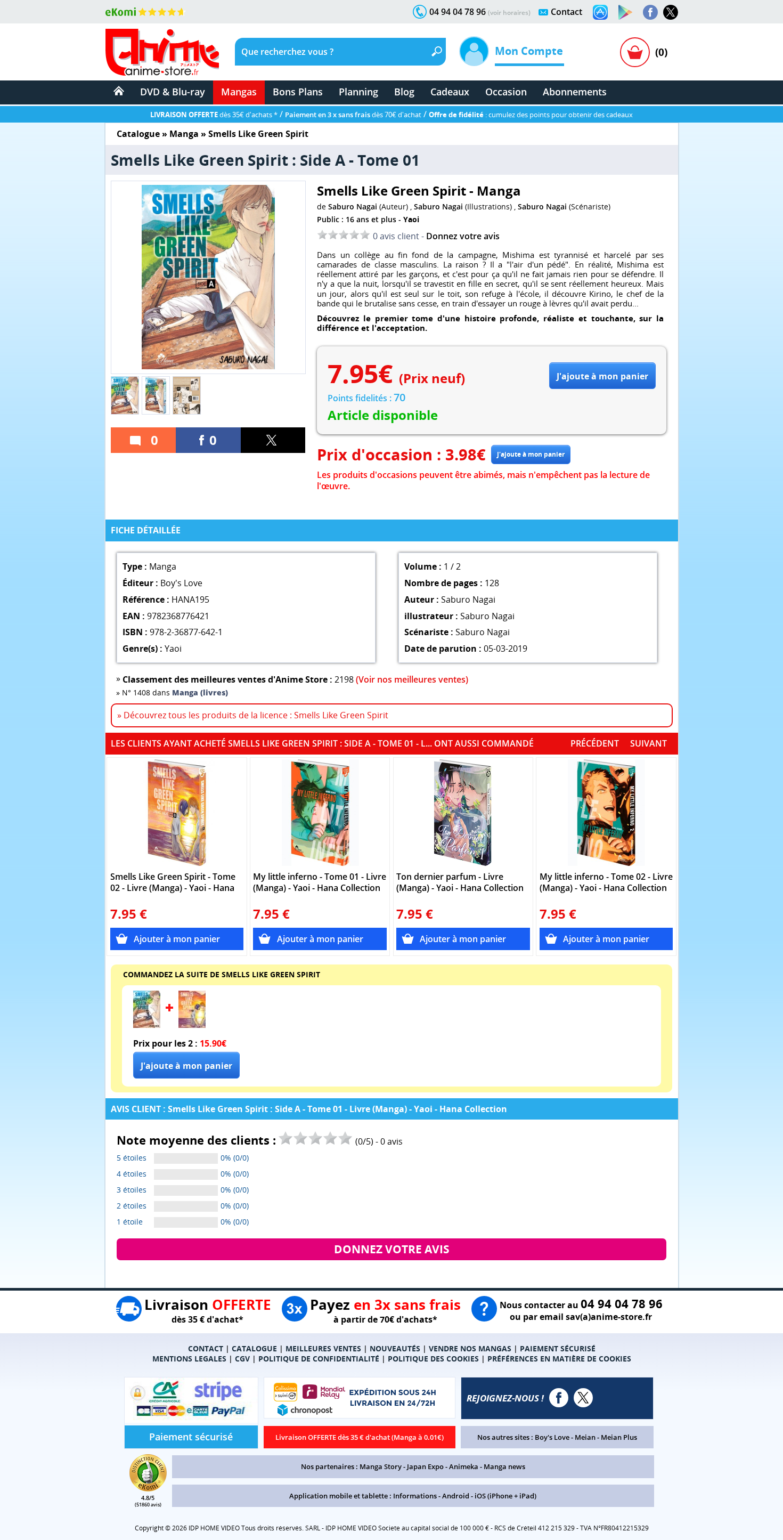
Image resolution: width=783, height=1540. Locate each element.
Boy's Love (552, 1437)
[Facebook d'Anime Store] (558, 1397)
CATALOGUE (254, 1348)
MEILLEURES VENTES (323, 1348)
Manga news (504, 1466)
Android (455, 1496)
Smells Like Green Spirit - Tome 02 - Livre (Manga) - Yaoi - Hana (172, 882)
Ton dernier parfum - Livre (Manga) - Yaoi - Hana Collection (460, 882)
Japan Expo (425, 1466)
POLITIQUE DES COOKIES (433, 1358)
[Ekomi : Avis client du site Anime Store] (148, 1488)
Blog (404, 91)
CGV (242, 1358)
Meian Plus (619, 1437)
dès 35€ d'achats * (214, 114)
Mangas (239, 91)
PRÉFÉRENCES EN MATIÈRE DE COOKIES (559, 1358)
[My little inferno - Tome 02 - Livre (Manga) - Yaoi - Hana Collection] (606, 812)
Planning (358, 91)
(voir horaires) (509, 12)
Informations (415, 1496)
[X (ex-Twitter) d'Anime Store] (583, 1397)
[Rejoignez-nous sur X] (670, 12)
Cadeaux (449, 91)
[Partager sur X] (273, 440)
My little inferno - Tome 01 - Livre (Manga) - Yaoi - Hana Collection (319, 882)
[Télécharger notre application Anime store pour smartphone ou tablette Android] (625, 12)
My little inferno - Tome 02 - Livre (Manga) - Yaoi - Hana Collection (606, 882)
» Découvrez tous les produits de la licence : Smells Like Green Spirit (252, 715)
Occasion (506, 91)
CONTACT (205, 1348)
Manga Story (381, 1466)
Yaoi (411, 219)
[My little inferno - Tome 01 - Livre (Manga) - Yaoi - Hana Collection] (320, 812)
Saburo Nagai (352, 206)
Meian (585, 1437)
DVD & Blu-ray (172, 91)
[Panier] (635, 52)
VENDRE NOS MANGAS (470, 1348)
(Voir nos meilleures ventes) (412, 679)
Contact (566, 12)
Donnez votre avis (463, 236)
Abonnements (575, 91)
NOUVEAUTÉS (395, 1348)
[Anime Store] (162, 52)
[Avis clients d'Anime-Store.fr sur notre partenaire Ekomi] (145, 11)
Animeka (463, 1466)
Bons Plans (298, 91)
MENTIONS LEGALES (189, 1358)
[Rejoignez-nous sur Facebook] (650, 12)
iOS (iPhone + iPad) (505, 1496)
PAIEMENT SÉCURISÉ (558, 1348)
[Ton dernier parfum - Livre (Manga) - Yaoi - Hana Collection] (463, 812)
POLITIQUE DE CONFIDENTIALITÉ (318, 1358)
